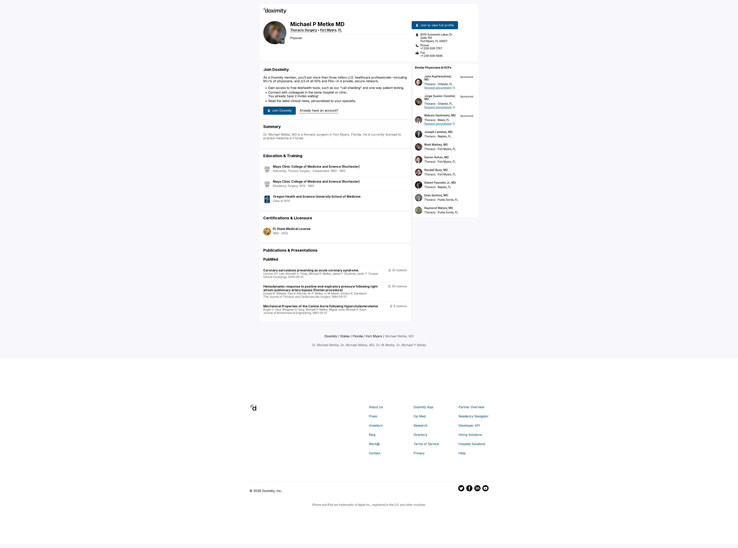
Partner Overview (471, 407)
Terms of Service (426, 444)
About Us (376, 407)
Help (462, 453)
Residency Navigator (474, 416)
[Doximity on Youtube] (485, 489)
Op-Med (420, 416)
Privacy (419, 453)
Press (373, 416)
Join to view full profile (437, 25)
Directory (420, 435)
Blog (372, 435)
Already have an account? (319, 110)
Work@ (374, 444)
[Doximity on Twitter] (461, 489)
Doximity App (423, 407)
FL (340, 30)
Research (420, 425)
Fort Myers (328, 30)
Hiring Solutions (470, 435)
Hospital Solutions (472, 444)
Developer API (469, 425)
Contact (374, 453)
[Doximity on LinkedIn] (477, 489)
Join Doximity (282, 110)
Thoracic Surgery (303, 30)
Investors (375, 425)
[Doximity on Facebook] (469, 489)
